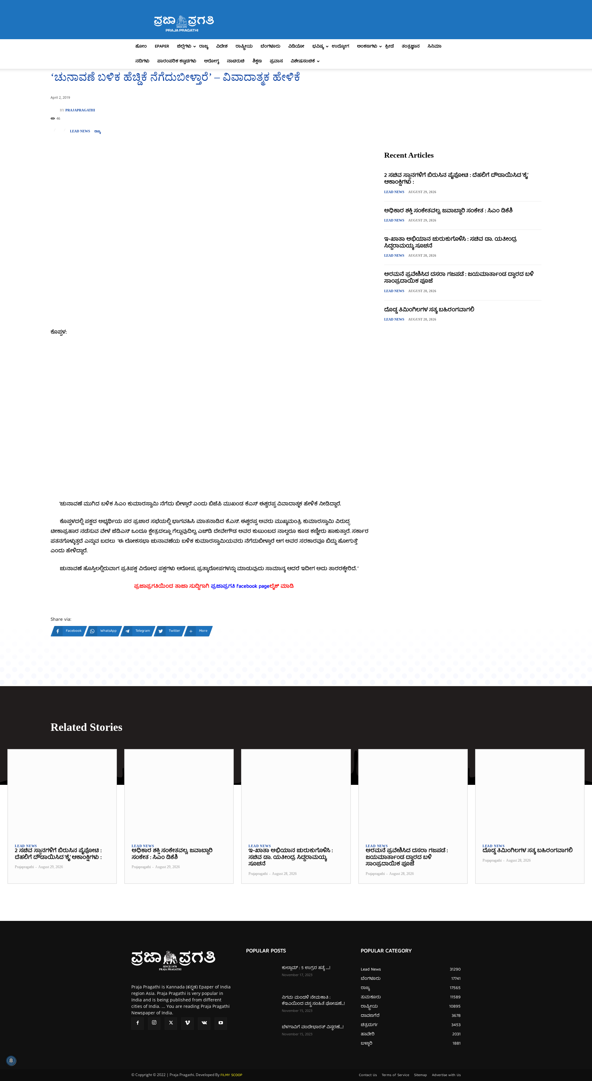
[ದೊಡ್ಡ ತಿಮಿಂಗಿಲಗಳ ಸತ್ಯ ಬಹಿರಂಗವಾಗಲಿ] (530, 793)
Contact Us (368, 1075)
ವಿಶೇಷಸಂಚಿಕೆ (303, 61)
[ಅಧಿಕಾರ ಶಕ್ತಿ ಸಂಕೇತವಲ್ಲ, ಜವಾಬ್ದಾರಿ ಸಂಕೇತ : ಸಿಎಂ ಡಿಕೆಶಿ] (179, 793)
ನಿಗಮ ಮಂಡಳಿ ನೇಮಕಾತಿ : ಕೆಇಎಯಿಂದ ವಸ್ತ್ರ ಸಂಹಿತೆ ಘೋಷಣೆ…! (313, 1001)
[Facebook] (137, 1023)
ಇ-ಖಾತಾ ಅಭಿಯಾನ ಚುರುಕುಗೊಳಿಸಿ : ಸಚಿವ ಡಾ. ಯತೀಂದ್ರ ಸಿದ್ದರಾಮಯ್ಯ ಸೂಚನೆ (450, 243)
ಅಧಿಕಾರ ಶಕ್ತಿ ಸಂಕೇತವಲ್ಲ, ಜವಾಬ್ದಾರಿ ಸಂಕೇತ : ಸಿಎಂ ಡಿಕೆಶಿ (448, 211)
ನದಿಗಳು (142, 61)
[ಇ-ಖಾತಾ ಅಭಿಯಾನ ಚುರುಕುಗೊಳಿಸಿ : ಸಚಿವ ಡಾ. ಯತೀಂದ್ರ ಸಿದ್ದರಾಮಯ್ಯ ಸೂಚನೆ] (296, 793)
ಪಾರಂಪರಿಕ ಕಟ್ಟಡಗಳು (176, 61)
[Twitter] (171, 1023)
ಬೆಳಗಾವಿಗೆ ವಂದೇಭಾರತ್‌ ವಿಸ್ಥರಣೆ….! (312, 1027)
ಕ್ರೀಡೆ (389, 46)
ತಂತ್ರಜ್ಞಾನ (411, 46)
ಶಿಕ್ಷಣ (257, 61)
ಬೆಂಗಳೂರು (270, 46)
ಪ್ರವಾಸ (276, 61)
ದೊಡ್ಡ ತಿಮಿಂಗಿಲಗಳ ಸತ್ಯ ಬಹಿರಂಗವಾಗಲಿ (429, 310)
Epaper (162, 46)
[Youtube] (221, 1023)
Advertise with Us (446, 1075)
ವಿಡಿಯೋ (296, 46)
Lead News (80, 131)
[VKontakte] (204, 1023)
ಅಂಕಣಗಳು (367, 46)
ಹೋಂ (141, 46)
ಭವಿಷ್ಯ (318, 46)
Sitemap (420, 1075)
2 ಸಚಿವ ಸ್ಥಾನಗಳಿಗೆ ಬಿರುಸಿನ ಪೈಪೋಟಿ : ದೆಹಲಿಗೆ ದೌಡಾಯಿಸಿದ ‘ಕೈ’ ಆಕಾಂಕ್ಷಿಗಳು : (456, 179)
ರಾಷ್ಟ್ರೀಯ (244, 46)
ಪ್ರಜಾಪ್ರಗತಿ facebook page (240, 586)
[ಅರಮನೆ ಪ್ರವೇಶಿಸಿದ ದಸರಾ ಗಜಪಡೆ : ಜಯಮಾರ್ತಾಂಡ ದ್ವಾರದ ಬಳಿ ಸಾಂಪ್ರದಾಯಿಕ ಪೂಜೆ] (413, 793)
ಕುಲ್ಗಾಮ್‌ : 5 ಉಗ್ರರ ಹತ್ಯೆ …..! (306, 968)
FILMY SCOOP (231, 1075)
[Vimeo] (187, 1023)
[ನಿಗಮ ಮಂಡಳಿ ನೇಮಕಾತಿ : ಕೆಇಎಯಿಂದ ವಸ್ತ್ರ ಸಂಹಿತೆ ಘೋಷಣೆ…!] (261, 1005)
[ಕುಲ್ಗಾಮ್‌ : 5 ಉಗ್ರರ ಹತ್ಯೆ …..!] (261, 976)
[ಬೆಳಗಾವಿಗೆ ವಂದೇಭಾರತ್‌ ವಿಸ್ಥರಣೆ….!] (261, 1035)
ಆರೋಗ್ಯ (211, 61)
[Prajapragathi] (55, 110)
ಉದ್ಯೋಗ (340, 46)
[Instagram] (154, 1023)
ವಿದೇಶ (222, 46)
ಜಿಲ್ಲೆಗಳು (184, 46)
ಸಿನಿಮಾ (435, 46)
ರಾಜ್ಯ (203, 46)
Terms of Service (395, 1075)
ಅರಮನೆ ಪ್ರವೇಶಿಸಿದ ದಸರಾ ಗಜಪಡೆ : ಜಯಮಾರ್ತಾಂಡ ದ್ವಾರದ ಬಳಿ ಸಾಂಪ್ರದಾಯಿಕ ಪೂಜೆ (458, 278)
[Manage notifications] (11, 1061)
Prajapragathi (80, 110)
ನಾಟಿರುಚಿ (236, 61)
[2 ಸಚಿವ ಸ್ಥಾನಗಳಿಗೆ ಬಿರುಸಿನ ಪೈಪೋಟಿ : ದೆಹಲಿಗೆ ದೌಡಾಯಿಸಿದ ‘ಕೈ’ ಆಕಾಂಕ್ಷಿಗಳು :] (62, 793)
